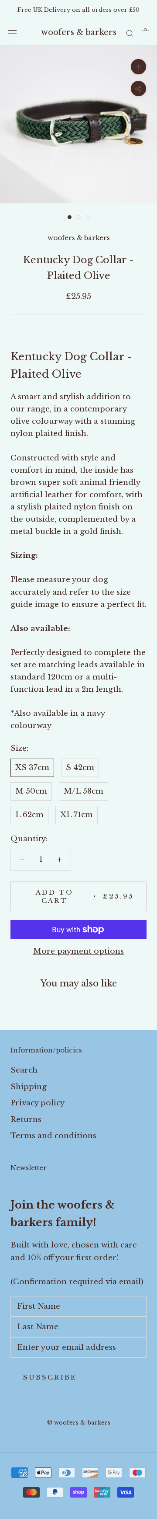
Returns (25, 1119)
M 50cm (31, 791)
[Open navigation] (12, 33)
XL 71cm (76, 814)
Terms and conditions (53, 1135)
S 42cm (80, 767)
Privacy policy (37, 1103)
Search (24, 1070)
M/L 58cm (83, 791)
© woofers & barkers (78, 1422)
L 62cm (29, 814)
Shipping (28, 1086)
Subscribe (49, 1377)
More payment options (78, 951)
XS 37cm (32, 767)
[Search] (130, 33)
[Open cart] (145, 32)
